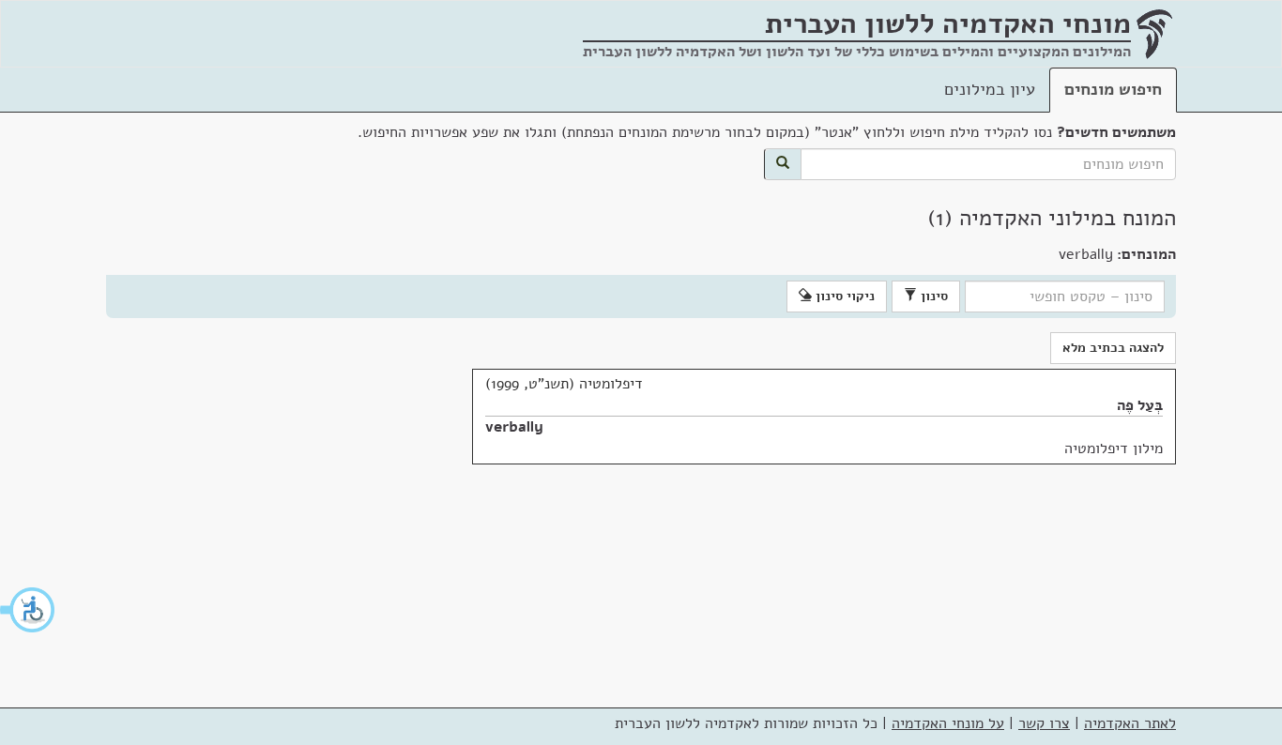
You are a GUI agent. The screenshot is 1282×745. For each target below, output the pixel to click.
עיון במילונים (989, 89)
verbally (514, 427)
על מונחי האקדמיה (948, 723)
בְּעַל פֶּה (1140, 405)
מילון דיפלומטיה (1113, 448)
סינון (932, 296)
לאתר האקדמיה (1130, 723)
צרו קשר (1044, 723)
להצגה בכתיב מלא (1113, 348)
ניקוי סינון (843, 296)
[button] (28, 609)
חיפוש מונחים (1113, 89)
